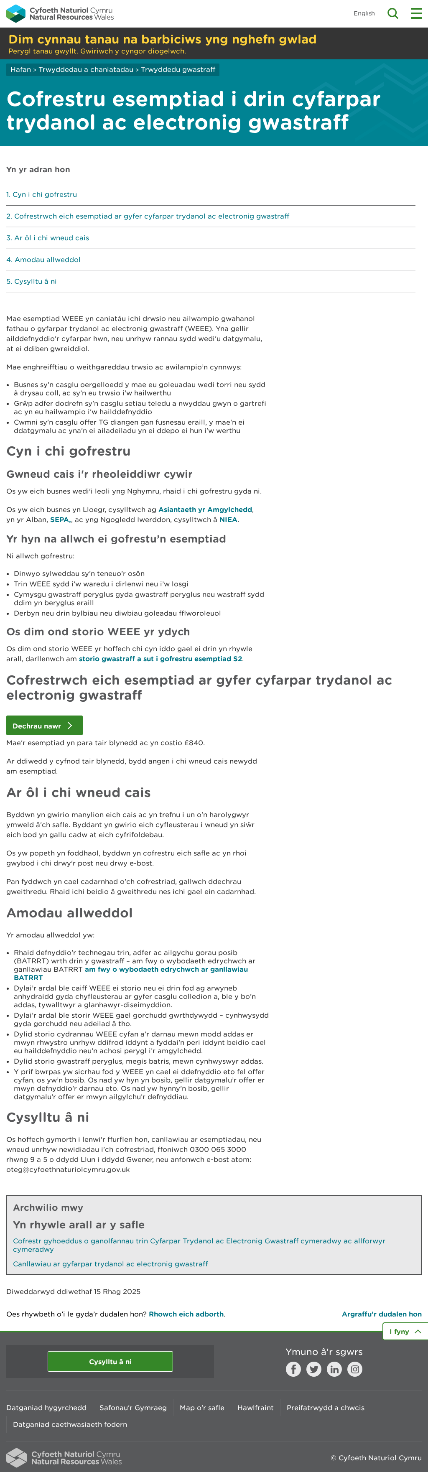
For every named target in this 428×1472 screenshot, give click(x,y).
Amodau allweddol (48, 259)
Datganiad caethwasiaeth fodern (70, 1424)
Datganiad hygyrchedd (46, 1407)
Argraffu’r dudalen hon (382, 1314)
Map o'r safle (202, 1407)
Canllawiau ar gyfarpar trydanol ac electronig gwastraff (110, 1264)
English (364, 13)
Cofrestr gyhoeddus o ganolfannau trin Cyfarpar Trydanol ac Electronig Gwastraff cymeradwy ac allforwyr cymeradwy (199, 1245)
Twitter (313, 1369)
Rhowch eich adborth (186, 1314)
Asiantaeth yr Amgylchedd (205, 509)
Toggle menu (416, 13)
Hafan (20, 69)
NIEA (228, 519)
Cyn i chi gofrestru (45, 194)
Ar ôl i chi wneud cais (51, 238)
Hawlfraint (255, 1407)
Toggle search (393, 13)
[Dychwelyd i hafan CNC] (60, 13)
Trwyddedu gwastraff (178, 69)
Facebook (293, 1369)
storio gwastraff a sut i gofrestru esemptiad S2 (160, 658)
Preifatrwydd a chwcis (325, 1407)
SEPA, (60, 519)
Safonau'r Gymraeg (133, 1407)
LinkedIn (334, 1369)
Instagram (354, 1369)
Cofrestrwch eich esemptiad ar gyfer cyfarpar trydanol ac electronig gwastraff (151, 216)
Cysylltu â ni (35, 281)
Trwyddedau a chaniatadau (85, 69)
